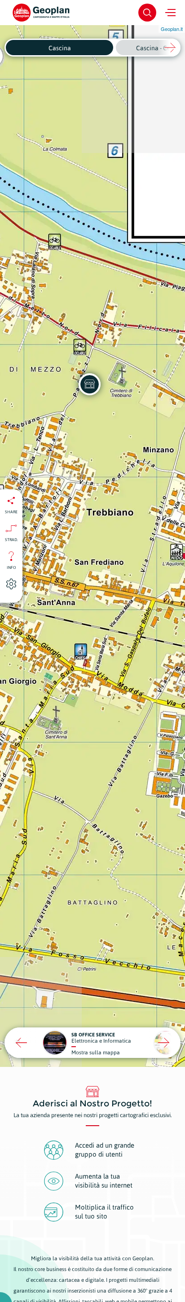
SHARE (11, 511)
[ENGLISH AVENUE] (89, 384)
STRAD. (11, 539)
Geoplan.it (172, 28)
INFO (11, 567)
